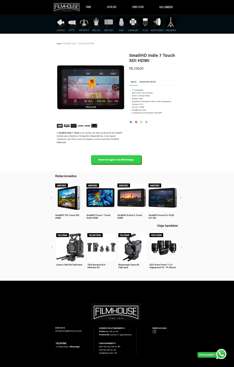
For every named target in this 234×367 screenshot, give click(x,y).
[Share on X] (146, 122)
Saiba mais (61, 142)
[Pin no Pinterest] (136, 122)
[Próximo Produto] (180, 197)
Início (59, 43)
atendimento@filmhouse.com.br (68, 331)
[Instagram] (154, 331)
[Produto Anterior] (51, 197)
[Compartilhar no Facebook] (131, 122)
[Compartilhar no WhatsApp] (141, 122)
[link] (133, 82)
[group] (116, 201)
